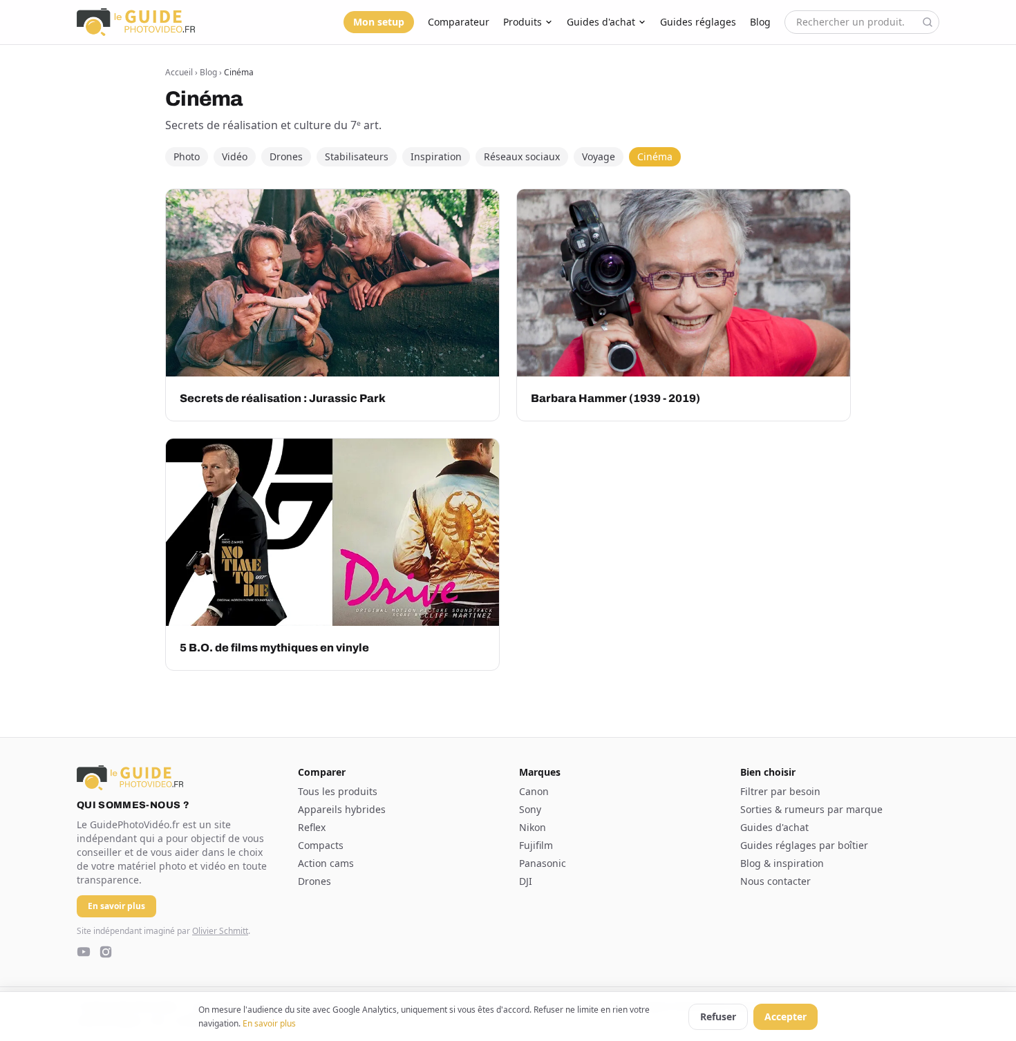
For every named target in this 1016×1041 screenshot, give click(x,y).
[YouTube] (84, 952)
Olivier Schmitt (220, 931)
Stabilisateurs (356, 156)
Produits (522, 21)
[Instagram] (106, 952)
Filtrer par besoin (780, 791)
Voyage (598, 156)
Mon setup (378, 21)
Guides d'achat (601, 21)
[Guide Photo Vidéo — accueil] (136, 22)
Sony (530, 809)
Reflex (312, 827)
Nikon (532, 827)
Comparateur (458, 21)
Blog (760, 21)
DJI (525, 881)
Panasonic (542, 863)
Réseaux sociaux (522, 156)
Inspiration (436, 156)
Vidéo (234, 156)
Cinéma (654, 156)
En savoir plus (269, 1023)
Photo (186, 156)
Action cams (326, 863)
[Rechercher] (927, 22)
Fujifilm (536, 845)
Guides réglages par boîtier (804, 845)
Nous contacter (775, 881)
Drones (286, 156)
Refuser (718, 1016)
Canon (534, 791)
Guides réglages (698, 21)
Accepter (785, 1016)
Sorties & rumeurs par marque (811, 809)
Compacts (321, 845)
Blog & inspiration (782, 863)
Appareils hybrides (342, 809)
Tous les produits (337, 791)
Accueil (179, 72)
